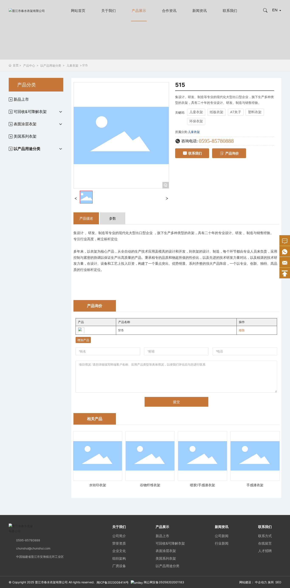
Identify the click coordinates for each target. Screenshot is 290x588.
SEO (278, 582)
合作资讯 (169, 11)
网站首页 (78, 11)
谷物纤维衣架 (150, 485)
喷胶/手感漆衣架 (202, 485)
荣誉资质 (119, 543)
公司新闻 (221, 536)
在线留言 (265, 543)
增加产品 (83, 340)
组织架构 (119, 558)
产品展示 (139, 11)
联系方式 (265, 536)
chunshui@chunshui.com (33, 548)
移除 (242, 330)
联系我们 (230, 11)
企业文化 (119, 551)
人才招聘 (265, 551)
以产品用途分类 (50, 65)
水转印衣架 (97, 485)
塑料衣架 (255, 112)
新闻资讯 (199, 11)
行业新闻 (221, 543)
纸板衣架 (216, 112)
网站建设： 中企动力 (253, 582)
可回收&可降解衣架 (170, 543)
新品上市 (162, 536)
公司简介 (119, 536)
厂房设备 (119, 566)
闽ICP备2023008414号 (113, 582)
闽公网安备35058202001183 (164, 582)
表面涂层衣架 (166, 551)
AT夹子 (235, 112)
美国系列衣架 (166, 558)
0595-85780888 (216, 141)
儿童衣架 (72, 65)
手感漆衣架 (254, 485)
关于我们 (108, 11)
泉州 (271, 582)
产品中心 (29, 65)
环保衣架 (196, 121)
